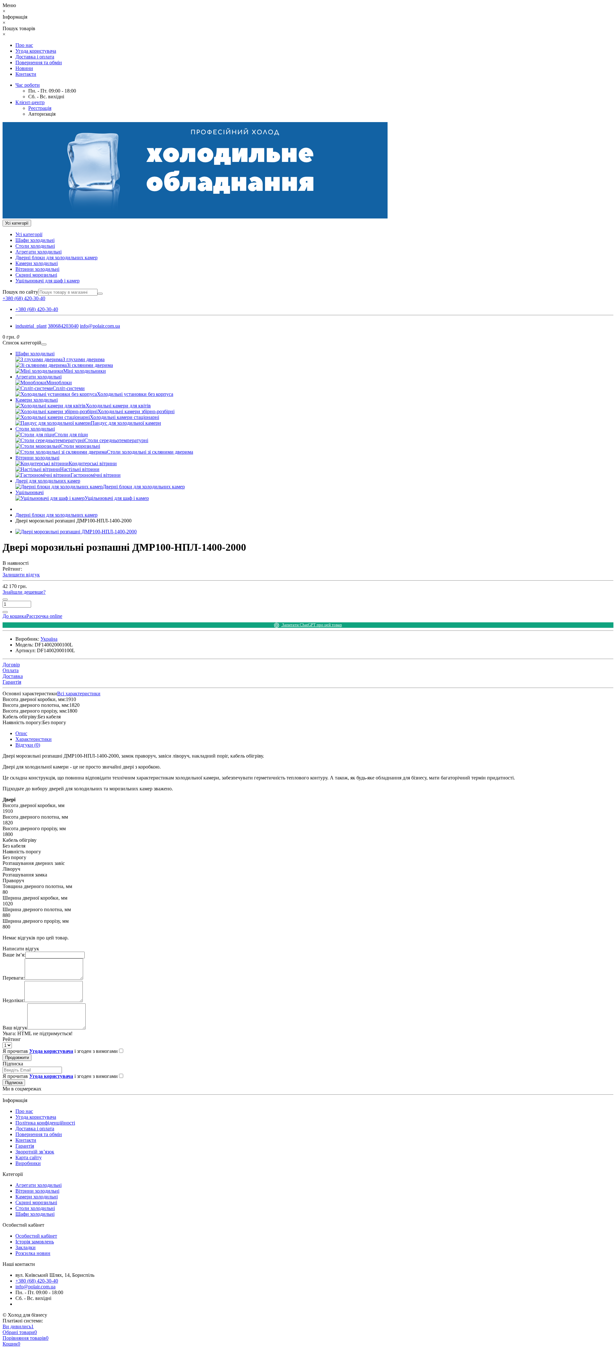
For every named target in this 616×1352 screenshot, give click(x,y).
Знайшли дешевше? (24, 592)
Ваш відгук (15, 1027)
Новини (24, 68)
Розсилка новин (32, 1253)
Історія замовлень (34, 1241)
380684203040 (63, 326)
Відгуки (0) (27, 745)
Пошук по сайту (20, 292)
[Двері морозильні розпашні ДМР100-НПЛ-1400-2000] (76, 531)
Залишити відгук (21, 574)
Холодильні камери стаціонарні (124, 417)
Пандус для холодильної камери (126, 423)
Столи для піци (71, 434)
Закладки (25, 1247)
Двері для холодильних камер (47, 481)
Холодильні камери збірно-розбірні (136, 411)
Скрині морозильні (36, 275)
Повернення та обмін (38, 62)
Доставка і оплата (34, 56)
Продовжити (17, 1057)
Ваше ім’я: (14, 954)
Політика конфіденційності (45, 1122)
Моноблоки (59, 382)
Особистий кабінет (36, 1236)
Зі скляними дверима (90, 365)
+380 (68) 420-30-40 (36, 309)
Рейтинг (12, 1039)
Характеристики (33, 739)
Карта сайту (28, 1157)
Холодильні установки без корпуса (135, 394)
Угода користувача (35, 51)
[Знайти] (100, 294)
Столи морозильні (80, 446)
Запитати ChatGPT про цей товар (311, 624)
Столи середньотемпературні (116, 440)
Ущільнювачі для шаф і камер (47, 280)
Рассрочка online (44, 616)
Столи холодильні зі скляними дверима (150, 452)
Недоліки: (13, 1000)
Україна (48, 639)
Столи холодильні (35, 246)
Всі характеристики (78, 693)
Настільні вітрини (79, 469)
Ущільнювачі (29, 492)
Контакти (25, 74)
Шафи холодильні (35, 240)
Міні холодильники (84, 371)
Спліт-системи (69, 388)
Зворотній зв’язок (34, 1151)
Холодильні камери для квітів (118, 405)
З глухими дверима (84, 359)
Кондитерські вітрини (93, 463)
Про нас (24, 45)
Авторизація (42, 114)
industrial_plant (31, 326)
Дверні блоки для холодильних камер (56, 257)
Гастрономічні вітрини (96, 475)
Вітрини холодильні (37, 269)
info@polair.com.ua (100, 326)
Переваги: (14, 978)
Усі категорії (28, 234)
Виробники (28, 1163)
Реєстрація (39, 108)
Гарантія (24, 1146)
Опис (21, 733)
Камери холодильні (36, 263)
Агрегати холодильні (38, 251)
